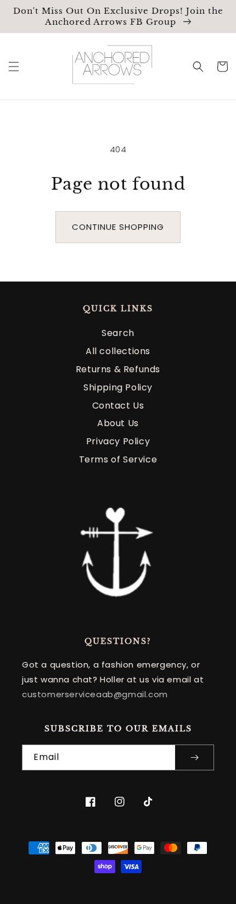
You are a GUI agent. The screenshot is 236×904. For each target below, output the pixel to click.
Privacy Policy (118, 441)
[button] (14, 66)
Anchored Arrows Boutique (123, 879)
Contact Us (118, 405)
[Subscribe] (194, 757)
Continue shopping (118, 227)
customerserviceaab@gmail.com (95, 694)
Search (118, 333)
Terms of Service (118, 459)
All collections (118, 351)
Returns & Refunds (118, 369)
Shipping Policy (118, 387)
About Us (118, 423)
